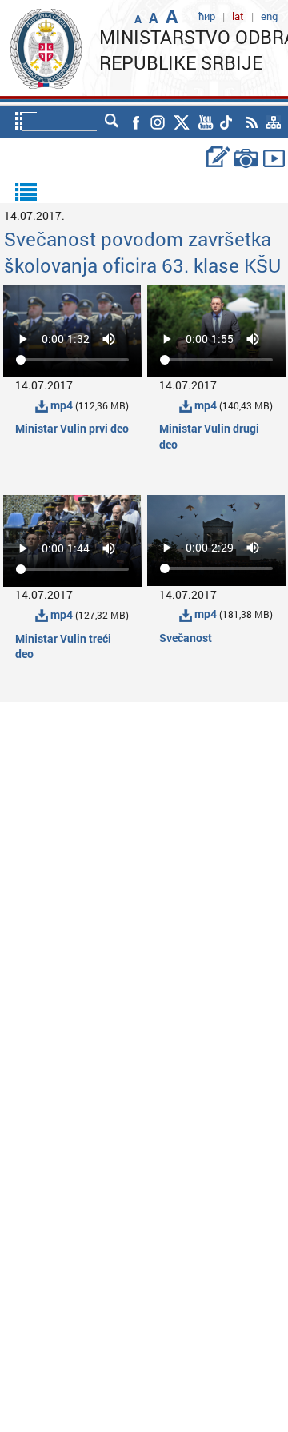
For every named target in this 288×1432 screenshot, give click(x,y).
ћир (206, 16)
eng (269, 16)
